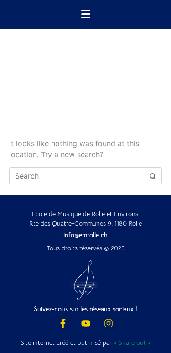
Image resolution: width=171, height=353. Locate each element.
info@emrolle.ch (85, 235)
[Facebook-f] (63, 323)
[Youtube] (86, 323)
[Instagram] (108, 323)
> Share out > (132, 342)
